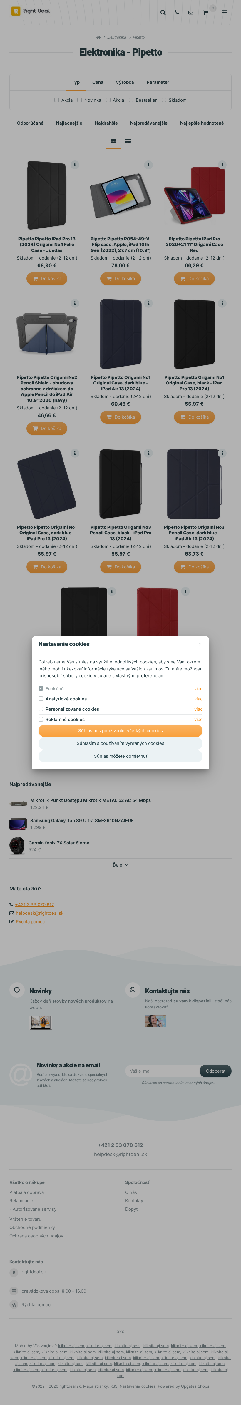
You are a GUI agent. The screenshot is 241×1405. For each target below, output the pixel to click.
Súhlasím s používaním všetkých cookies (120, 730)
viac (198, 688)
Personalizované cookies (72, 709)
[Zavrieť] (200, 644)
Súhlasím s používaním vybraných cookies (120, 743)
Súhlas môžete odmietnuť (120, 756)
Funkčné (55, 688)
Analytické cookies (66, 699)
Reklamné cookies (65, 719)
